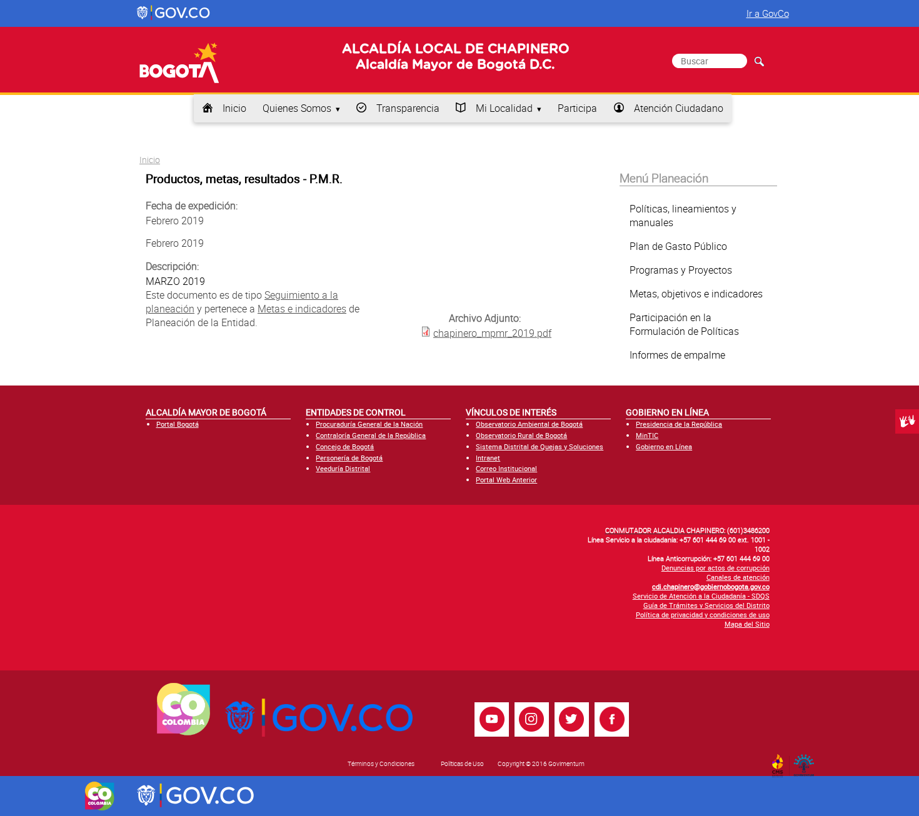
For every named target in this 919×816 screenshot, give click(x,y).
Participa (577, 108)
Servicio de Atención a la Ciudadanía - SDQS (701, 595)
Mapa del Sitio (747, 624)
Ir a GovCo (767, 13)
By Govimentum (807, 761)
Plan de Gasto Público (678, 246)
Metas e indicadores (302, 309)
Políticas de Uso (462, 763)
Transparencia (407, 108)
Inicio (234, 108)
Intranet (488, 457)
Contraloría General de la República (371, 435)
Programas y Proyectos (681, 270)
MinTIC (647, 435)
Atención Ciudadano (678, 108)
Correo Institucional (506, 468)
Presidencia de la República (679, 424)
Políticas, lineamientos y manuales (683, 215)
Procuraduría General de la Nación (369, 424)
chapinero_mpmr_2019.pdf (492, 332)
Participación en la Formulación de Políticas (684, 324)
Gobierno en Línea (664, 446)
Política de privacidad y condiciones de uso (703, 614)
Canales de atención (738, 577)
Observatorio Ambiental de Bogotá (529, 424)
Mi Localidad (504, 108)
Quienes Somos (297, 108)
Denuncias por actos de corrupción (715, 567)
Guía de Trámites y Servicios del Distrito (706, 605)
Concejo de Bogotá (345, 446)
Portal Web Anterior (506, 479)
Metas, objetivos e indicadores (696, 294)
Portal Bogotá (177, 424)
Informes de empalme (677, 355)
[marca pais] (99, 796)
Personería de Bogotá (349, 457)
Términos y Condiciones (381, 763)
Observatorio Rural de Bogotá (521, 435)
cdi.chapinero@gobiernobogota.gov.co (711, 586)
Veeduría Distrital (343, 468)
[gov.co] (174, 13)
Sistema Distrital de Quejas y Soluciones (539, 446)
